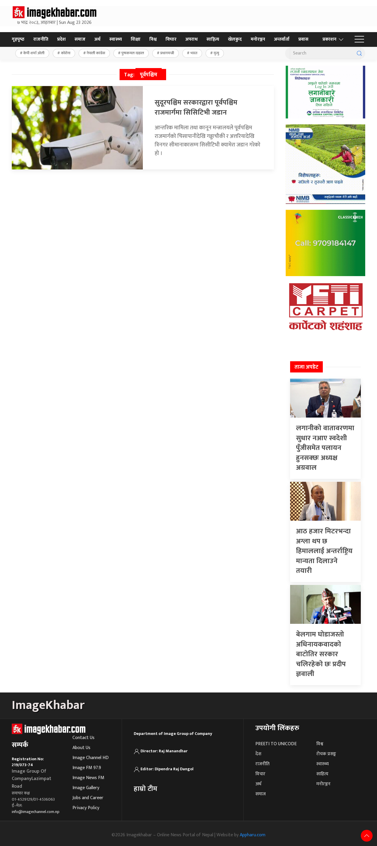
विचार (171, 39)
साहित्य (212, 39)
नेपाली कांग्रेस (96, 53)
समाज (80, 39)
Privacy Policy (85, 808)
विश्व (153, 39)
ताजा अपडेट (306, 367)
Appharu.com (252, 835)
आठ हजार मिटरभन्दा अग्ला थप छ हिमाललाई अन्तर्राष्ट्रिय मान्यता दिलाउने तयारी (324, 551)
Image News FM (88, 778)
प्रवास (303, 39)
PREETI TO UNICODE (276, 744)
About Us (81, 748)
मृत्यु (216, 53)
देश (258, 754)
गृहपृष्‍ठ (18, 39)
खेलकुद (235, 39)
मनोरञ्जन (258, 39)
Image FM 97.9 (86, 768)
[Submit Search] (359, 53)
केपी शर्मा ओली (33, 53)
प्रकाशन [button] (329, 39)
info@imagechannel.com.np (35, 811)
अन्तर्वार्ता (282, 39)
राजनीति (40, 39)
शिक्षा (135, 39)
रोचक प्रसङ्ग (326, 754)
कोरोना (65, 53)
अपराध (191, 39)
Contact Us (83, 738)
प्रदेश (61, 39)
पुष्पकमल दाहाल (132, 53)
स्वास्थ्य (115, 39)
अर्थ (97, 39)
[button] (359, 39)
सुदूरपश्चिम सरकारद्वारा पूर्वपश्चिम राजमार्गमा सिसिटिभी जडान (196, 107)
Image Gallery (85, 788)
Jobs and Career (87, 798)
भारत (194, 53)
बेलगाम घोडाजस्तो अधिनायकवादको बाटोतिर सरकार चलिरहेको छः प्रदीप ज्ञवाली (321, 654)
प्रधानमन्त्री (167, 53)
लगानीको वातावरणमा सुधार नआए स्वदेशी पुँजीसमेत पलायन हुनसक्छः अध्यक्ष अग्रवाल (325, 448)
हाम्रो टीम (145, 789)
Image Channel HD (90, 758)
